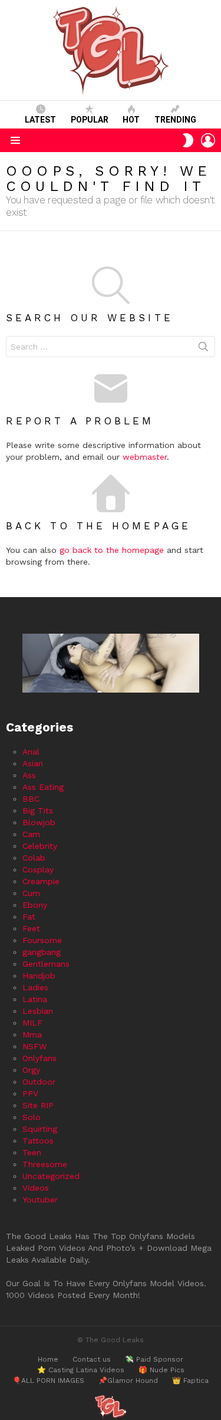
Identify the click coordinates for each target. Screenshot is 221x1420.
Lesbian (37, 1011)
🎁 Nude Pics (161, 1370)
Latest (40, 119)
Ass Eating (43, 787)
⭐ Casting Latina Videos (80, 1370)
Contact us (91, 1359)
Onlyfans (39, 1058)
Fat (28, 916)
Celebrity (39, 846)
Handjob (38, 975)
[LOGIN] (208, 140)
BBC (30, 798)
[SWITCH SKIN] (188, 140)
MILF (32, 1022)
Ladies (35, 987)
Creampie (41, 881)
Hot (131, 119)
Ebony (34, 905)
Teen (31, 1152)
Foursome (42, 940)
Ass (29, 775)
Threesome (44, 1164)
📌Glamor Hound (128, 1380)
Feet (31, 928)
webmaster (145, 457)
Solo (31, 1117)
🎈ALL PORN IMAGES (48, 1380)
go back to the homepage (112, 550)
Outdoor (38, 1081)
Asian (32, 763)
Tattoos (38, 1140)
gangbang (41, 952)
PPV (30, 1093)
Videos (35, 1187)
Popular (89, 119)
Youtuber (40, 1199)
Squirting (39, 1129)
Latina (34, 999)
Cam (31, 834)
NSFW (34, 1046)
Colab (33, 857)
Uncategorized (51, 1176)
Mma (32, 1034)
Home (48, 1359)
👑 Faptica (190, 1380)
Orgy (31, 1070)
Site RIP (38, 1105)
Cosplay (38, 869)
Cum (31, 893)
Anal (30, 751)
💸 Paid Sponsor (154, 1359)
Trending (175, 119)
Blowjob (38, 822)
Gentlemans (46, 963)
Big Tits (37, 810)
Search (203, 349)
